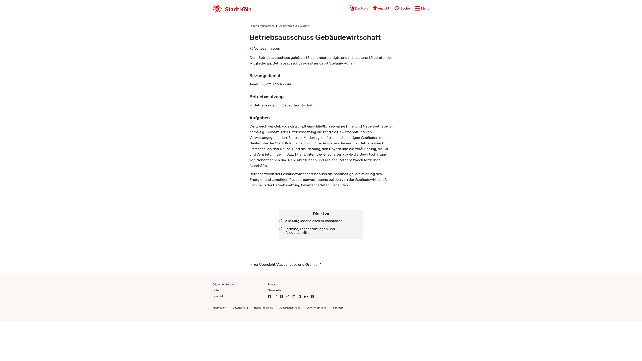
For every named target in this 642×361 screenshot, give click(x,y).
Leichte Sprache (317, 307)
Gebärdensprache (289, 307)
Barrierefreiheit (263, 307)
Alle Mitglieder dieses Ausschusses (314, 220)
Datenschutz (240, 307)
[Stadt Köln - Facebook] (269, 296)
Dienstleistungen (224, 284)
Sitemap (338, 307)
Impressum (219, 307)
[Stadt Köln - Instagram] (275, 296)
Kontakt (218, 296)
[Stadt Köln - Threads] (281, 296)
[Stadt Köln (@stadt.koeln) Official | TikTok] (312, 296)
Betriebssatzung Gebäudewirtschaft (284, 105)
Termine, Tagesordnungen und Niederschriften (310, 230)
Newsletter (275, 290)
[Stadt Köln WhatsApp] (306, 296)
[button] (422, 8)
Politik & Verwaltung (261, 25)
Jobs (216, 290)
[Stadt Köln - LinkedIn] (293, 296)
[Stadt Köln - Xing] (287, 296)
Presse (272, 284)
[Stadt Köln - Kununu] (299, 296)
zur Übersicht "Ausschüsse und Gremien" (287, 264)
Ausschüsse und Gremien (294, 25)
